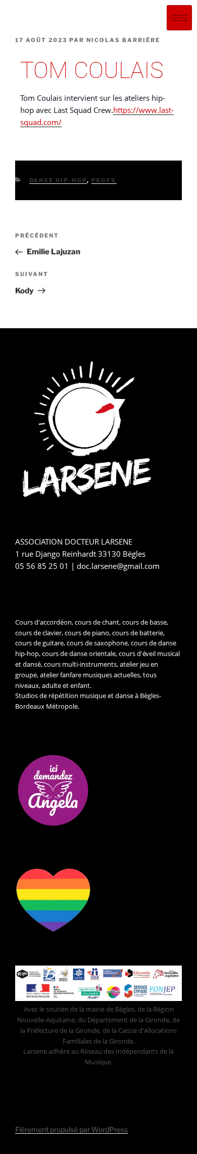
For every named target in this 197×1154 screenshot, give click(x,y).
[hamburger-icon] (179, 17)
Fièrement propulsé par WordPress (71, 1129)
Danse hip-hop (58, 180)
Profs (104, 180)
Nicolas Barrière (123, 40)
